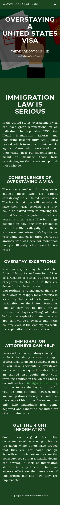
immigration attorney (42, 383)
